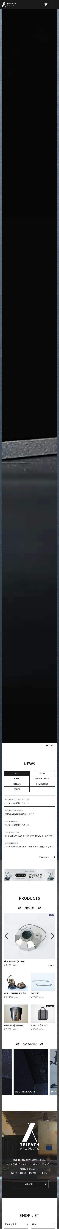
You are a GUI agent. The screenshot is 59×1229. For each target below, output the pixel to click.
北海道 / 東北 (10, 1224)
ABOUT (29, 1183)
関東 (33, 1224)
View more (44, 857)
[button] (47, 745)
